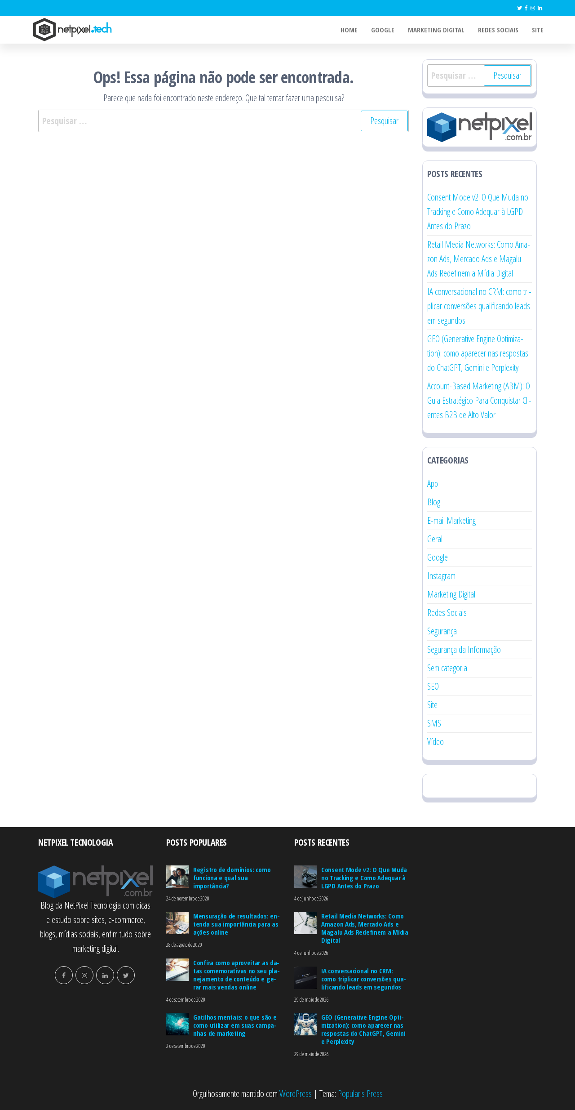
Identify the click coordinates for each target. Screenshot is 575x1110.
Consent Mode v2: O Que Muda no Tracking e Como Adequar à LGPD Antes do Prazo (477, 211)
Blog (433, 502)
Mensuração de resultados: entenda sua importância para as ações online (236, 923)
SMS (434, 723)
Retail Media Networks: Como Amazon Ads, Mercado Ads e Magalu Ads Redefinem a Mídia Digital (478, 258)
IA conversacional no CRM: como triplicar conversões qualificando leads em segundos (479, 305)
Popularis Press (360, 1094)
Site (538, 29)
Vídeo (435, 742)
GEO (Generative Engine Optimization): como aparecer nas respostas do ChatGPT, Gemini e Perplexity (477, 353)
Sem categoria (447, 668)
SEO (433, 686)
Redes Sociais (498, 29)
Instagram (441, 576)
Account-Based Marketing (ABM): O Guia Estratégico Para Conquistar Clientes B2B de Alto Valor (479, 400)
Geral (434, 539)
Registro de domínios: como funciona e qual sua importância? (231, 877)
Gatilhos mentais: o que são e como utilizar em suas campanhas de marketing (235, 1025)
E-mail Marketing (451, 520)
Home (349, 29)
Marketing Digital (436, 29)
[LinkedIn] (540, 8)
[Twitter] (519, 8)
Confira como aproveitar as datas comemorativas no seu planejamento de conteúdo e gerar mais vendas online (236, 974)
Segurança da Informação (464, 649)
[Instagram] (533, 8)
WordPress (295, 1094)
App (432, 483)
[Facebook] (526, 8)
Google (382, 29)
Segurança (442, 631)
